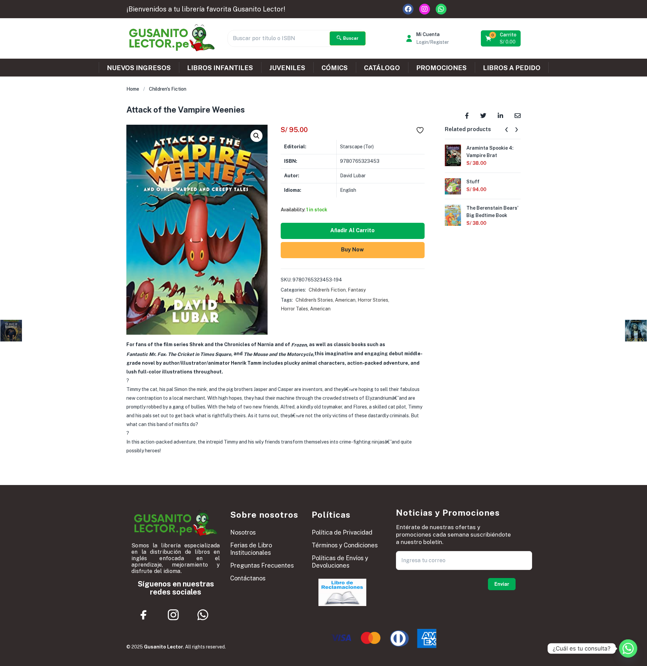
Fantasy (357, 290)
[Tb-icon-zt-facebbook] (143, 615)
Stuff (473, 181)
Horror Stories (373, 300)
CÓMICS (334, 67)
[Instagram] (424, 9)
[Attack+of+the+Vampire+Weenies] (483, 115)
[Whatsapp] (441, 9)
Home (132, 89)
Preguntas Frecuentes (262, 565)
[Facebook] (408, 9)
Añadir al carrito (352, 230)
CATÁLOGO (382, 67)
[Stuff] (453, 185)
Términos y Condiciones (345, 545)
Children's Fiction (167, 89)
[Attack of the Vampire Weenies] (467, 115)
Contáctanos (248, 578)
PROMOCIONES (441, 67)
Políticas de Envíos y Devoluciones (340, 561)
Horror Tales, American (306, 308)
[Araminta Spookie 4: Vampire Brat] (453, 154)
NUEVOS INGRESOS (139, 67)
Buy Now (352, 249)
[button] (501, 38)
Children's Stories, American (326, 300)
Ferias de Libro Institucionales (251, 549)
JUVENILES (287, 67)
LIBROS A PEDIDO (512, 67)
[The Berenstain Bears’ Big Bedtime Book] (453, 214)
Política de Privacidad (342, 532)
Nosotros (243, 532)
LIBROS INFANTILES (220, 67)
